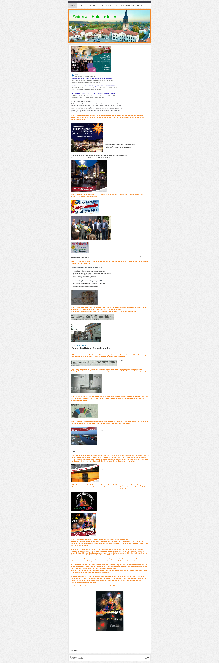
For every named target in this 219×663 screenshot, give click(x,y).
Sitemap (80, 657)
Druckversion (75, 657)
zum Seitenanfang (75, 650)
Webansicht (145, 658)
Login (148, 657)
